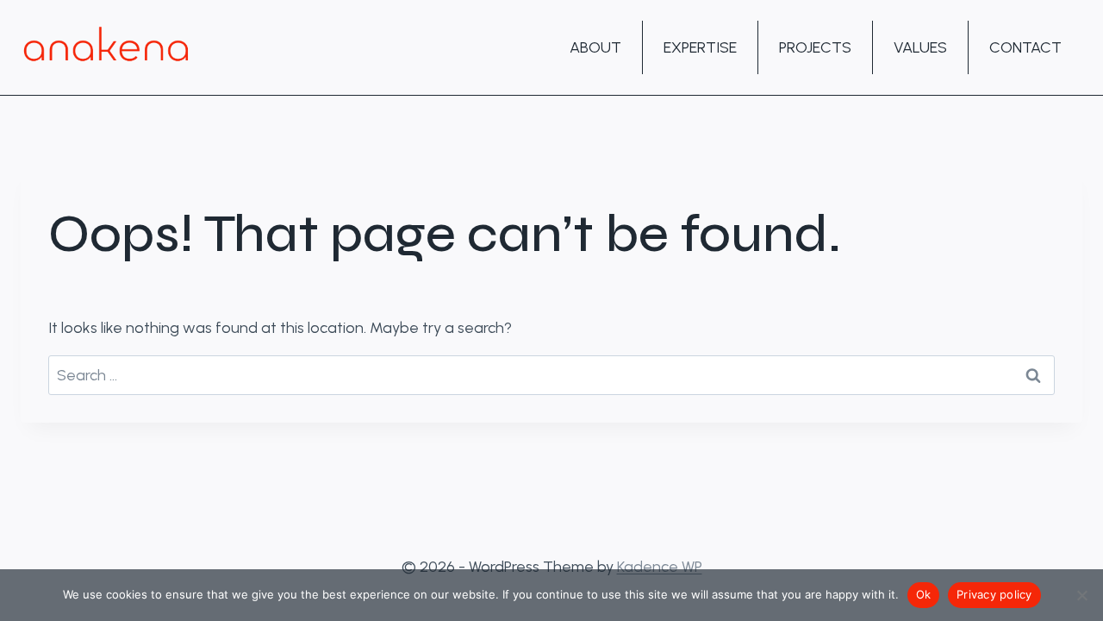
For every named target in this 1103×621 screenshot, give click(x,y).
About (595, 47)
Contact (1025, 47)
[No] (1081, 595)
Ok (924, 594)
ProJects (815, 47)
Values (920, 47)
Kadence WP (659, 566)
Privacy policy (994, 594)
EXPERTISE (700, 47)
